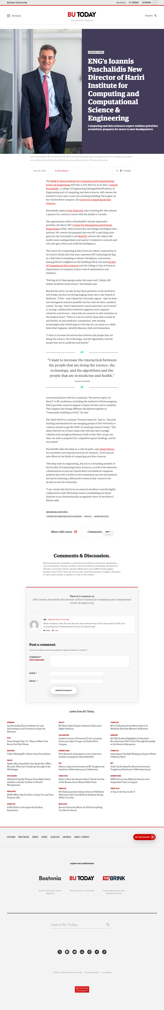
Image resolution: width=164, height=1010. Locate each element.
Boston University (17, 2)
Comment (36, 658)
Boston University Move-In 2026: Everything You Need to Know (80, 809)
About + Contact (81, 837)
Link (56, 630)
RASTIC (83, 236)
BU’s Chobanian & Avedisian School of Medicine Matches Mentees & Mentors (129, 727)
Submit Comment (63, 690)
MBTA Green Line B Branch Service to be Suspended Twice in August (130, 780)
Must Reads (23, 837)
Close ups (55, 837)
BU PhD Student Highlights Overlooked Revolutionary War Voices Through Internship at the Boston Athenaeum (132, 741)
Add (107, 532)
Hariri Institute (101, 516)
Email (33, 681)
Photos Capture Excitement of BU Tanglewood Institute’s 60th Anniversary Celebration (81, 768)
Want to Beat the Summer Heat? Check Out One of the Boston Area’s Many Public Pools (82, 780)
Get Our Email (142, 836)
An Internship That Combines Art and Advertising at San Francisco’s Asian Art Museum (26, 729)
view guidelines (36, 660)
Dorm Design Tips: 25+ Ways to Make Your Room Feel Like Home (27, 743)
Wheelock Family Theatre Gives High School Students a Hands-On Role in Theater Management (28, 782)
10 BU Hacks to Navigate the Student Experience (25, 809)
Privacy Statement (92, 972)
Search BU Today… (65, 925)
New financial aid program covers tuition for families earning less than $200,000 (80, 755)
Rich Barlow (63, 171)
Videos (35, 837)
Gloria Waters (107, 449)
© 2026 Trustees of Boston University (67, 972)
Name (33, 673)
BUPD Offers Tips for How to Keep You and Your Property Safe (30, 796)
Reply (48, 630)
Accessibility (106, 972)
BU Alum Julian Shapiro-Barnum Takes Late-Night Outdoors (80, 727)
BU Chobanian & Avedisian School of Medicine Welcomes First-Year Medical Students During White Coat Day (81, 795)
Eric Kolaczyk (75, 210)
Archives (67, 837)
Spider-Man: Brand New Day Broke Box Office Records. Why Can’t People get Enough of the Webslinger (29, 767)
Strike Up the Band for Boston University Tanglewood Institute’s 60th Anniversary (130, 768)
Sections (11, 837)
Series (44, 837)
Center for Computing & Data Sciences (64, 516)
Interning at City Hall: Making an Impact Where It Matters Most (133, 755)
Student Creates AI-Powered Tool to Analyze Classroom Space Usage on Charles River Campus (80, 741)
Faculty (88, 516)
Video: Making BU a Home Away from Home (28, 754)
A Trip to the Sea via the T (122, 792)
